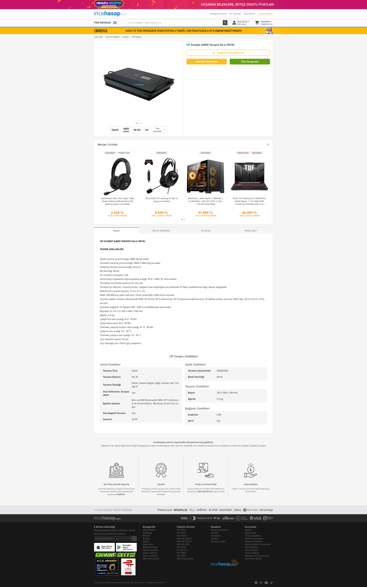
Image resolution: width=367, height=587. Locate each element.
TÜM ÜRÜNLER (102, 22)
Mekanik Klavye (150, 547)
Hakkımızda (250, 532)
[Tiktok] (271, 582)
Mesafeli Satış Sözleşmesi (257, 555)
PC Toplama (235, 13)
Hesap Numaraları (253, 541)
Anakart (146, 538)
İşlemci (146, 541)
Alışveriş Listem (218, 541)
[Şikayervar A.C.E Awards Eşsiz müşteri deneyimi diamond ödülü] (106, 566)
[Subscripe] (134, 538)
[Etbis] (128, 566)
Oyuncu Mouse (150, 552)
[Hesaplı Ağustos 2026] (183, 4)
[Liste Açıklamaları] (268, 144)
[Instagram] (261, 582)
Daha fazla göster (151, 558)
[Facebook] (256, 582)
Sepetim (215, 538)
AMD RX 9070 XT (184, 541)
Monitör (146, 535)
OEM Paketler (149, 530)
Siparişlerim (249, 13)
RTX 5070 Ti (182, 550)
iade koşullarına (204, 491)
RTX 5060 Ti (182, 535)
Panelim (214, 532)
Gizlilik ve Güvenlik (254, 538)
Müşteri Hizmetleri (220, 530)
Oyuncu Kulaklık (150, 550)
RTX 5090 (181, 555)
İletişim (248, 530)
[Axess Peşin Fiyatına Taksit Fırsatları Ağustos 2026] (183, 30)
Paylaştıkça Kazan (218, 13)
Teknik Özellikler (161, 230)
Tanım (116, 230)
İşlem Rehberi (251, 550)
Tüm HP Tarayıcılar (206, 61)
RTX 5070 (181, 547)
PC (181, 287)
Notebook (147, 532)
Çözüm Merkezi (265, 13)
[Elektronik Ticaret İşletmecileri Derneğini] (255, 518)
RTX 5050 (181, 530)
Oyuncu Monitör (150, 555)
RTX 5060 (181, 532)
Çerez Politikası (252, 552)
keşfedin (121, 494)
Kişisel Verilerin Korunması (258, 544)
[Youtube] (266, 582)
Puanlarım (216, 535)
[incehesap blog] (225, 555)
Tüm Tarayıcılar (250, 61)
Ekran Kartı (148, 544)
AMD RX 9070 (183, 544)
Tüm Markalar (251, 547)
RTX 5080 (181, 552)
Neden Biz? (250, 230)
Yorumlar (206, 230)
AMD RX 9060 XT (184, 538)
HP (188, 44)
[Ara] (225, 22)
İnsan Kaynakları (253, 535)
